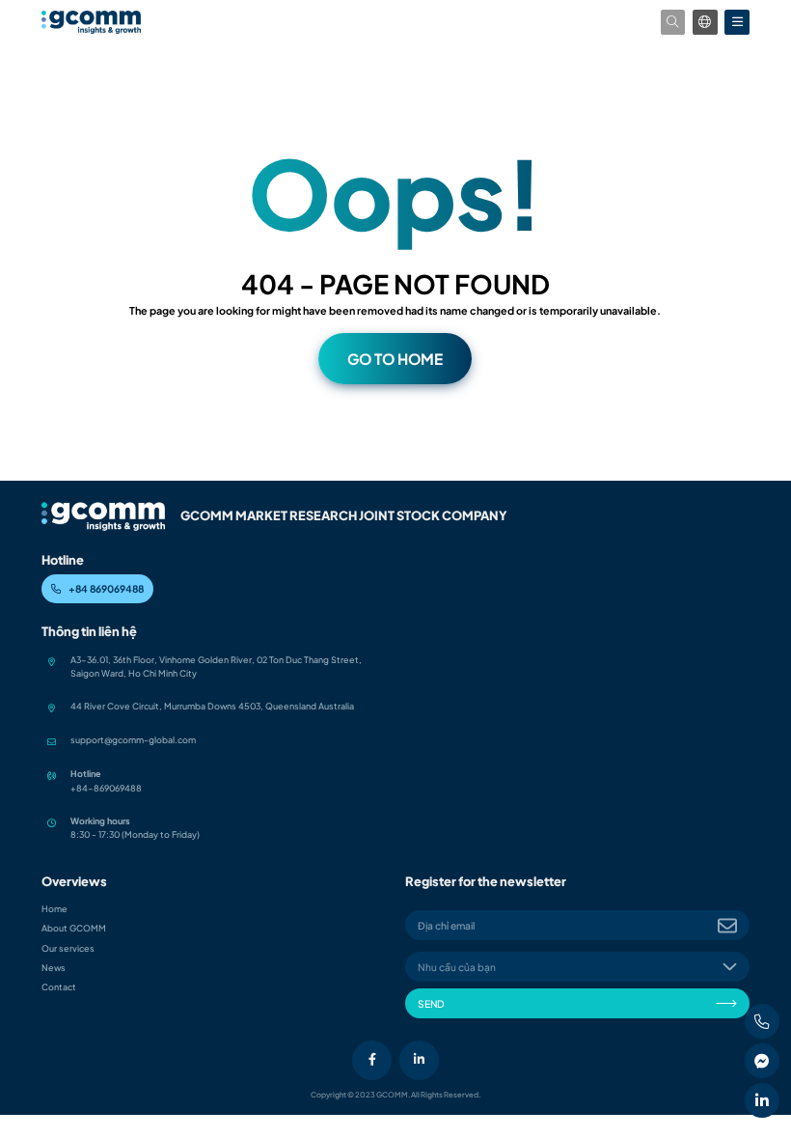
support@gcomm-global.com (133, 740)
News (53, 967)
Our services (68, 948)
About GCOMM (73, 928)
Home (54, 908)
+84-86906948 (103, 788)
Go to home (395, 358)
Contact (58, 987)
